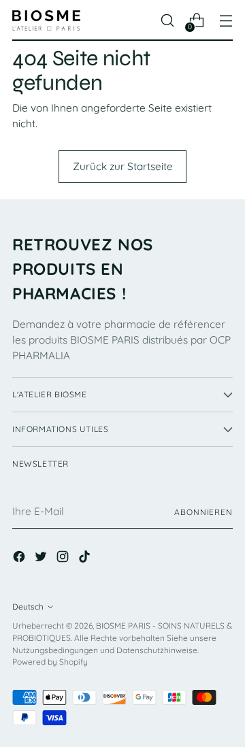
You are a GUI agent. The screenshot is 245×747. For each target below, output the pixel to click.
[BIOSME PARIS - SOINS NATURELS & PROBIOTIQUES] (46, 20)
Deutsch (28, 606)
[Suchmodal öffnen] (167, 21)
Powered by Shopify (50, 662)
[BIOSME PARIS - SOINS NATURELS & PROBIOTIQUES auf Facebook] (20, 558)
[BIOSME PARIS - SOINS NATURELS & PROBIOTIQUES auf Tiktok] (86, 558)
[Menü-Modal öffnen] (226, 21)
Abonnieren (203, 512)
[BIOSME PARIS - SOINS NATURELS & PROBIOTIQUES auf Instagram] (64, 558)
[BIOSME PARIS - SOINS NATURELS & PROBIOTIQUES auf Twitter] (42, 558)
